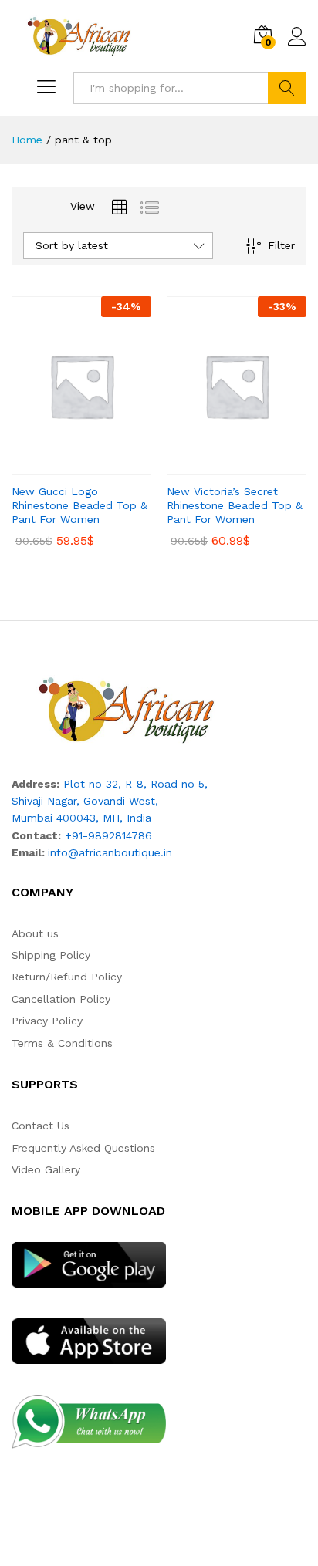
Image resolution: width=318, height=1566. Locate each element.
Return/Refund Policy (67, 976)
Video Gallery (46, 1169)
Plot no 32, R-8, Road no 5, (135, 784)
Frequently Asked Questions (83, 1148)
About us (35, 933)
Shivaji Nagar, (47, 801)
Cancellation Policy (61, 999)
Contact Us (40, 1125)
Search (287, 88)
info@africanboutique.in (110, 852)
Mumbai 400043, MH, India (81, 818)
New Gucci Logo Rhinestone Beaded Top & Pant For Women (79, 505)
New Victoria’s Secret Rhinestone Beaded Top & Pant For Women (235, 505)
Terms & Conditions (62, 1043)
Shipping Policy (51, 955)
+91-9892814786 (108, 835)
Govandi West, (120, 801)
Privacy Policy (47, 1020)
